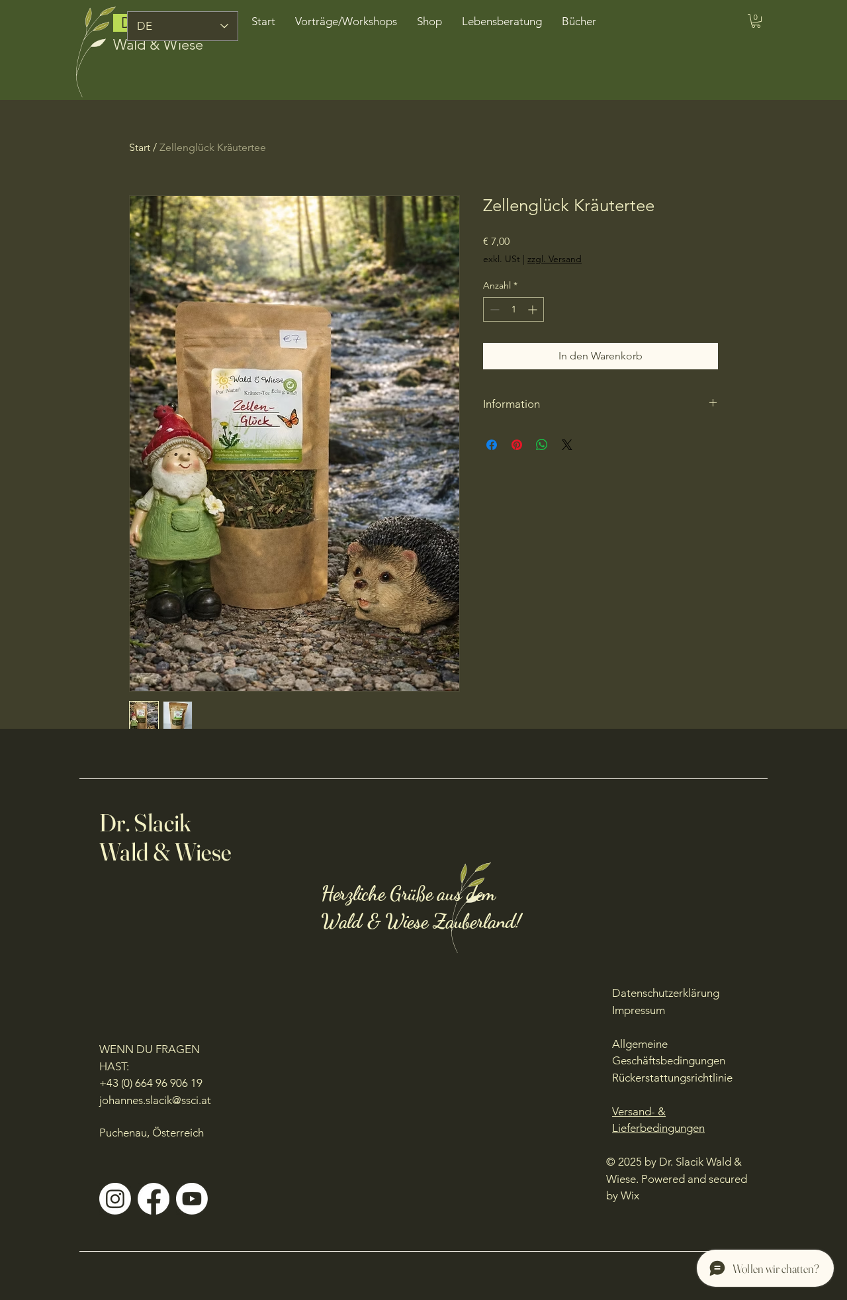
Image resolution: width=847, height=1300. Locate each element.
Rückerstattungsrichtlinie (672, 1077)
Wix (631, 1195)
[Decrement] (493, 309)
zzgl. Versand (554, 259)
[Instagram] (115, 1199)
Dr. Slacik (145, 822)
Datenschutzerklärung (665, 992)
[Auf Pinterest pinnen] (517, 445)
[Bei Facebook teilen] (492, 445)
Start (139, 147)
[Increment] (533, 309)
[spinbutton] (513, 309)
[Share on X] (567, 445)
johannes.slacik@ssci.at (155, 1100)
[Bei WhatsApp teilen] (542, 445)
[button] (756, 21)
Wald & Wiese (158, 45)
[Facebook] (153, 1199)
